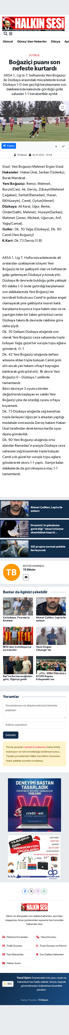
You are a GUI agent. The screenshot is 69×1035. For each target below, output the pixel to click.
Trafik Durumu (14, 945)
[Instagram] (38, 891)
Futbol (34, 55)
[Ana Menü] (10, 34)
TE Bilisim (22, 155)
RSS (9, 984)
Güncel (8, 41)
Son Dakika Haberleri (52, 954)
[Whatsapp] (44, 891)
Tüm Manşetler (15, 954)
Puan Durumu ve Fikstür (53, 945)
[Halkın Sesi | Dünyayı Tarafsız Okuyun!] (33, 24)
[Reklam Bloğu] (34, 805)
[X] (31, 891)
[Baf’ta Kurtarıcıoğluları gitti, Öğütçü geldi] (18, 665)
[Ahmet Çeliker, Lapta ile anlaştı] (51, 606)
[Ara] (5, 34)
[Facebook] (25, 891)
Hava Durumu (48, 937)
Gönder (10, 735)
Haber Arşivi (14, 963)
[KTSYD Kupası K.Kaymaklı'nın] (51, 665)
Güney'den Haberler (32, 41)
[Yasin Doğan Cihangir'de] (51, 635)
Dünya (55, 41)
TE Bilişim (43, 1000)
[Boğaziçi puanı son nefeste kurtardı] (34, 121)
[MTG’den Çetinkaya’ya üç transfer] (18, 635)
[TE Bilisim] (11, 572)
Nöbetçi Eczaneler (17, 937)
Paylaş (10, 145)
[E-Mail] (26, 577)
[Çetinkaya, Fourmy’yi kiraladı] (18, 606)
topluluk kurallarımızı (35, 747)
